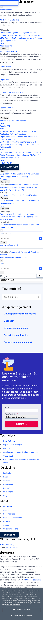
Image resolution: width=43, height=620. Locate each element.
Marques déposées (33, 580)
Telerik (26, 136)
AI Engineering (6, 46)
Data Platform (5, 33)
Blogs (36, 187)
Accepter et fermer (21, 610)
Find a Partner (6, 201)
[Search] (1, 230)
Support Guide (12, 176)
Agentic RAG (17, 33)
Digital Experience (7, 79)
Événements (8, 492)
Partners (4, 198)
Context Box (10, 38)
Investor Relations (7, 225)
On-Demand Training (28, 195)
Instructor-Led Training (9, 195)
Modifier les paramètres (21, 616)
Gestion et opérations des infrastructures (20, 452)
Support (4, 171)
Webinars (34, 184)
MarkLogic (4, 131)
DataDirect (23, 131)
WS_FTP (10, 163)
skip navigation (9, 3)
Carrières (7, 525)
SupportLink (15, 252)
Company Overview (8, 214)
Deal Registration (7, 204)
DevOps (3, 142)
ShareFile (4, 139)
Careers (3, 227)
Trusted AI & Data (7, 121)
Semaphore (14, 131)
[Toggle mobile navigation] (2, 272)
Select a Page (7, 280)
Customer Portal (23, 174)
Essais (5, 477)
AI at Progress (6, 10)
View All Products (9, 167)
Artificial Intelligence (8, 51)
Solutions (4, 48)
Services (3, 179)
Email (7, 408)
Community (23, 176)
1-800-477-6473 (7, 257)
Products (4, 118)
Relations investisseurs (12, 517)
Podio (10, 139)
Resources (5, 182)
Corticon (32, 131)
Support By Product (8, 174)
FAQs (23, 190)
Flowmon (13, 144)
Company (5, 209)
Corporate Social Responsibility (24, 217)
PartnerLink (25, 252)
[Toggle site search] (1, 260)
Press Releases (21, 225)
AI (1, 7)
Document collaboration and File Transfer (23, 155)
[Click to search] (38, 296)
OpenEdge (21, 134)
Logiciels (7, 473)
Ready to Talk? (21, 257)
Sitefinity (19, 136)
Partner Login (33, 201)
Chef (9, 142)
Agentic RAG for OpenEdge (19, 35)
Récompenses (9, 514)
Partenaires (8, 484)
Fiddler (35, 152)
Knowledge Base (26, 187)
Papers (26, 184)
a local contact (12, 547)
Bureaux (6, 521)
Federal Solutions (7, 108)
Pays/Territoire (10, 414)
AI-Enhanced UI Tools (9, 152)
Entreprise (7, 506)
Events (3, 190)
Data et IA (9, 321)
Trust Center (33, 225)
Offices (10, 227)
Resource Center (16, 184)
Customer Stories (13, 190)
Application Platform (8, 134)
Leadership (21, 214)
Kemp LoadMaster (25, 144)
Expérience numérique (16, 328)
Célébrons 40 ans (10, 529)
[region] (21, 604)
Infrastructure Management (11, 92)
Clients (6, 510)
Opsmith (13, 41)
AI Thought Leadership (9, 20)
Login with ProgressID (9, 245)
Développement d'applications (20, 313)
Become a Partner (19, 201)
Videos (3, 187)
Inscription (21, 424)
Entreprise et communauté (18, 342)
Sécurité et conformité (16, 335)
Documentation (12, 187)
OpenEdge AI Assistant (24, 38)
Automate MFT (10, 159)
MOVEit (16, 139)
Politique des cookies (13, 605)
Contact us (9, 535)
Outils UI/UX (8, 456)
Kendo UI (33, 136)
